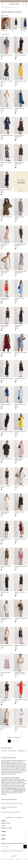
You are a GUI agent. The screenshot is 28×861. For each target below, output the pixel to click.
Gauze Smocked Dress (20, 512)
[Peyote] (16, 489)
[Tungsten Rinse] (16, 650)
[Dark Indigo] (16, 382)
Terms (20, 851)
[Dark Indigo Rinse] (1, 139)
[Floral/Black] (16, 330)
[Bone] (1, 113)
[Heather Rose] (16, 570)
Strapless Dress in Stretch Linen (19, 136)
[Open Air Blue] (16, 303)
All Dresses (4, 750)
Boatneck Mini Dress (5, 404)
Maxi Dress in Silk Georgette (5, 244)
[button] (26, 4)
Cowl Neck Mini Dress (6, 566)
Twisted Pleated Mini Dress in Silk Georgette (20, 673)
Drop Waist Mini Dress (6, 352)
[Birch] (1, 649)
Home (2, 7)
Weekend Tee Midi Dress (20, 55)
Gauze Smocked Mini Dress (21, 566)
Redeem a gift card (6, 828)
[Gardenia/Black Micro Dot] (16, 276)
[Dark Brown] (16, 140)
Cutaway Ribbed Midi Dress (7, 431)
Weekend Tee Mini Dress (6, 55)
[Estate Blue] (1, 408)
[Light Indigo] (16, 356)
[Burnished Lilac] (16, 463)
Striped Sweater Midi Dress (20, 109)
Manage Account (5, 823)
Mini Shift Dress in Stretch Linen (19, 163)
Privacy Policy (14, 851)
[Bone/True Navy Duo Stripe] (16, 221)
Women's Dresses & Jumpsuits (10, 7)
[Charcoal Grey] (1, 166)
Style (3, 15)
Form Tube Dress (5, 592)
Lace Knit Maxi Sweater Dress (6, 190)
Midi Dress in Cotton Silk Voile (6, 82)
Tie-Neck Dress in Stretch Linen (21, 82)
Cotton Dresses (12, 750)
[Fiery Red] (1, 303)
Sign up (3, 825)
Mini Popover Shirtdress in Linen (21, 727)
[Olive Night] (16, 249)
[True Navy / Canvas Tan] (1, 58)
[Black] (16, 58)
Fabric (7, 15)
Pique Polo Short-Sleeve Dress (20, 405)
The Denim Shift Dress (20, 378)
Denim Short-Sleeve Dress (7, 135)
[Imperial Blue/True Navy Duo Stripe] (16, 113)
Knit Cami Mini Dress (5, 486)
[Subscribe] (25, 846)
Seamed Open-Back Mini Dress (6, 540)
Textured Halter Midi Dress (20, 299)
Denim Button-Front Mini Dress (21, 646)
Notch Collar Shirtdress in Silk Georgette (21, 272)
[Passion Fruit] (16, 86)
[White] (16, 731)
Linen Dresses (20, 750)
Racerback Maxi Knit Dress (7, 378)
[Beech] (1, 220)
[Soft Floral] (1, 249)
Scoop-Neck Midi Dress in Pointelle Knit (21, 244)
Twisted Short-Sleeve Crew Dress (6, 619)
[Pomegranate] (1, 356)
